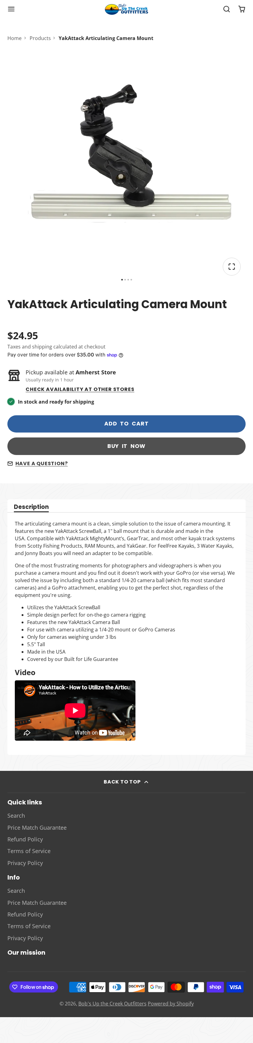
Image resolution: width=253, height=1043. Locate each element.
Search (16, 815)
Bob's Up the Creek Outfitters (112, 1003)
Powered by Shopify (171, 1003)
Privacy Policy (25, 863)
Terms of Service (29, 851)
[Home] (126, 9)
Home (14, 38)
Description (31, 507)
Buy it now (126, 446)
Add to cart (126, 423)
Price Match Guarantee (37, 827)
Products (40, 38)
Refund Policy (25, 839)
